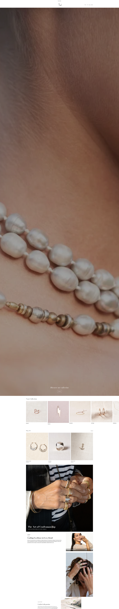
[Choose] (47, 459)
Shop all (59, 391)
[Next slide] (92, 413)
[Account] (90, 5)
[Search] (88, 5)
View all (92, 430)
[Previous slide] (27, 446)
